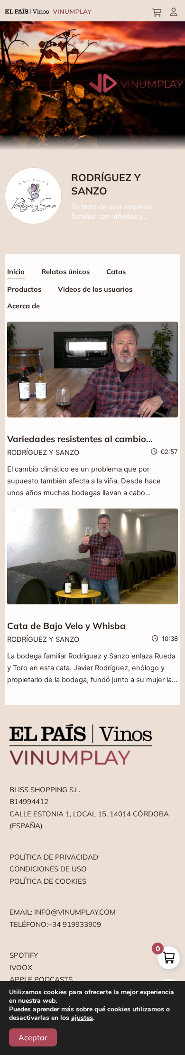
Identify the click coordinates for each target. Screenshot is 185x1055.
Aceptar (32, 1037)
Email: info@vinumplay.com (62, 911)
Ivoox (20, 967)
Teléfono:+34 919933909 (55, 924)
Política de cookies (47, 881)
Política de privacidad (53, 856)
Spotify (23, 955)
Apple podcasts (41, 979)
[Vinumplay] (48, 10)
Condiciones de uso (48, 868)
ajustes (82, 1018)
